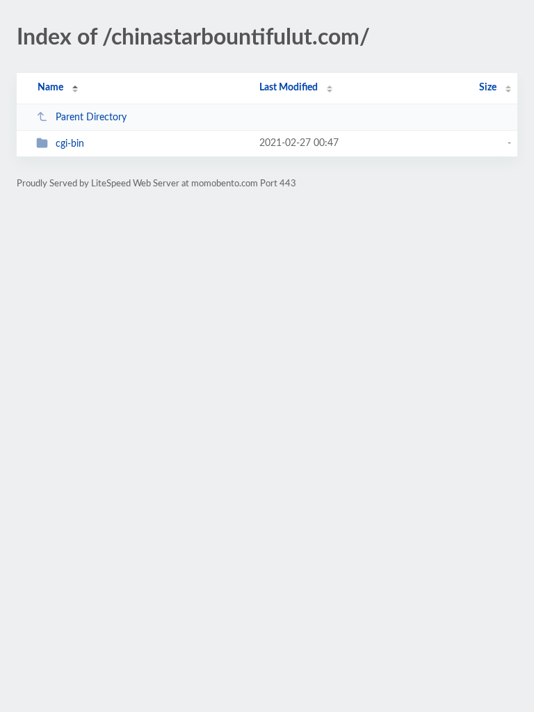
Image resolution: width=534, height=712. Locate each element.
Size (487, 87)
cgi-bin (70, 144)
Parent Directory (91, 117)
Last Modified (288, 87)
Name (50, 87)
